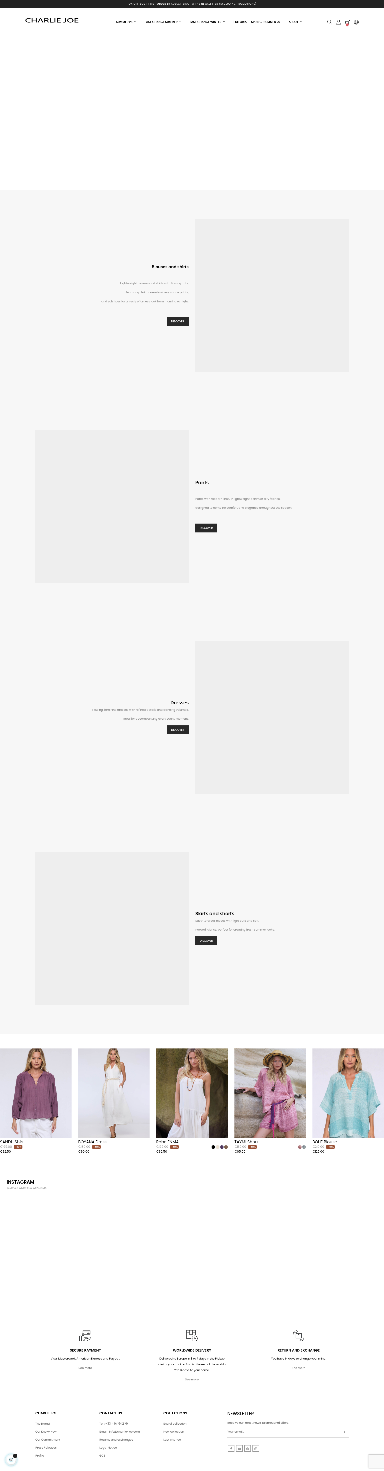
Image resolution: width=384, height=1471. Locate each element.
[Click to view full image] (37, 1224)
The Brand (42, 1423)
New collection (173, 1431)
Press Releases (46, 1447)
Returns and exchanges (116, 1439)
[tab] (3, 1042)
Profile (39, 1455)
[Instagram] (256, 1448)
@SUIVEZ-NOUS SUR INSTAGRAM (27, 1188)
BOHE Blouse (324, 1142)
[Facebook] (231, 1448)
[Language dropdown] (356, 22)
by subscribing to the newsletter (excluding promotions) (192, 4)
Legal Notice (108, 1447)
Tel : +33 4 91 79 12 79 (113, 1423)
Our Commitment (47, 1439)
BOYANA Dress (92, 1142)
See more (85, 1368)
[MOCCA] (226, 1147)
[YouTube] (239, 1448)
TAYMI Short (246, 1142)
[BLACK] (213, 1147)
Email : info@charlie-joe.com (119, 1431)
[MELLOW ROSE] (300, 1147)
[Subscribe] (344, 1432)
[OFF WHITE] (217, 1147)
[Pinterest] (247, 1448)
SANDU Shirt (12, 1142)
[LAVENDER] (222, 1147)
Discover (177, 321)
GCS (102, 1455)
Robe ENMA (167, 1142)
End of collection (174, 1423)
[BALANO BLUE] (304, 1147)
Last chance (172, 1439)
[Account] (338, 22)
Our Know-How (46, 1431)
